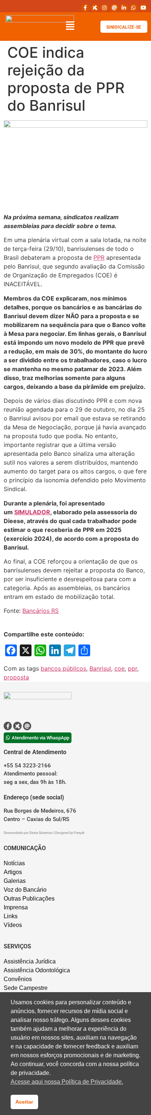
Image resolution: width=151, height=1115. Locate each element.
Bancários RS (40, 610)
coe (119, 668)
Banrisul (100, 668)
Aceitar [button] (24, 1102)
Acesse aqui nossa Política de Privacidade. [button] (67, 1082)
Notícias (14, 863)
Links (11, 916)
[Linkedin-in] (124, 8)
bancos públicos (63, 668)
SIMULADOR (32, 512)
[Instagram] (104, 8)
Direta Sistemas (41, 833)
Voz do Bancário (25, 890)
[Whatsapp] (133, 8)
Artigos (13, 872)
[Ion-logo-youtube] (143, 8)
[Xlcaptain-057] (95, 8)
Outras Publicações (29, 898)
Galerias (15, 881)
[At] (114, 8)
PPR (98, 257)
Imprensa (16, 907)
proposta (16, 677)
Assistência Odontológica (37, 970)
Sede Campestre (26, 988)
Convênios (18, 979)
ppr (132, 668)
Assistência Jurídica (30, 961)
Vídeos (13, 925)
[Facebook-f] (85, 8)
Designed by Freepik (69, 833)
